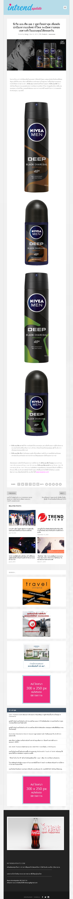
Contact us (37, 897)
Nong (26, 34)
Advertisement (28, 897)
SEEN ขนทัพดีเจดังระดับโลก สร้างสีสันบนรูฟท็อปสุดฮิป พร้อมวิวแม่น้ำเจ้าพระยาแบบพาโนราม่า (22, 557)
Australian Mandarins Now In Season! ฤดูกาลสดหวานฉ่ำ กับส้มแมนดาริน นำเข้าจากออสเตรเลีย (35, 734)
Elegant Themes (33, 894)
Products (44, 34)
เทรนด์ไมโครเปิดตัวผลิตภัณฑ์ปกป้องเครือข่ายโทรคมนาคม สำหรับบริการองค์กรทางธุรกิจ (50, 530)
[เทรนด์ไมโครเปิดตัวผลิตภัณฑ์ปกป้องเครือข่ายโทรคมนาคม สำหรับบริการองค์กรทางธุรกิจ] (50, 518)
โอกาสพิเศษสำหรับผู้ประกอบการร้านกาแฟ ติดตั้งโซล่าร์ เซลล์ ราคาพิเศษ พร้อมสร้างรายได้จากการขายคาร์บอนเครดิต (36, 763)
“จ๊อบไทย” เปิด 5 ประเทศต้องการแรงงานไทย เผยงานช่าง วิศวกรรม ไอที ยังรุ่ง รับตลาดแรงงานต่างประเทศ (50, 557)
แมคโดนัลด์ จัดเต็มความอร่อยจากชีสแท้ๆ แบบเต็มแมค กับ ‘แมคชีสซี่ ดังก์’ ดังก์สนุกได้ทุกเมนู (35, 769)
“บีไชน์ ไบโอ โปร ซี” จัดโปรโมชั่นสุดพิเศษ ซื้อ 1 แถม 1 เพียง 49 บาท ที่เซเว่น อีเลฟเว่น (34, 758)
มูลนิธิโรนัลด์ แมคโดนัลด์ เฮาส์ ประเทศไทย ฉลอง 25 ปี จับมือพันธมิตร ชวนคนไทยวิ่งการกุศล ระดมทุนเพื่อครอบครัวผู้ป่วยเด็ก (36, 722)
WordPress (49, 894)
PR (40, 34)
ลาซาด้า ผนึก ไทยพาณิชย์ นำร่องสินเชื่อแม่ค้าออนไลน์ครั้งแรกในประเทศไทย (21, 529)
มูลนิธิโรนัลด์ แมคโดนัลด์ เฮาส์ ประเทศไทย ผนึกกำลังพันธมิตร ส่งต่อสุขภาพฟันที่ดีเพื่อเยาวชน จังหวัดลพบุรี (36, 728)
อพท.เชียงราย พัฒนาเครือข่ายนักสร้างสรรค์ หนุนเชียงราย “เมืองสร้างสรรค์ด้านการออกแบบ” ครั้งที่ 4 (33, 741)
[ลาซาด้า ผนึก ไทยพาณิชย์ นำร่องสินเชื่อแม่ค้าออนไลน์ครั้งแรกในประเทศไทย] (22, 518)
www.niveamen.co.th (42, 472)
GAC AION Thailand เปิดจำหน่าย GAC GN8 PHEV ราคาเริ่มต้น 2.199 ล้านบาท (32, 747)
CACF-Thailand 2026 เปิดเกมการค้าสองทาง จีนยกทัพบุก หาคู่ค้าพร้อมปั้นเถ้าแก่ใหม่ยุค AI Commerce (35, 715)
